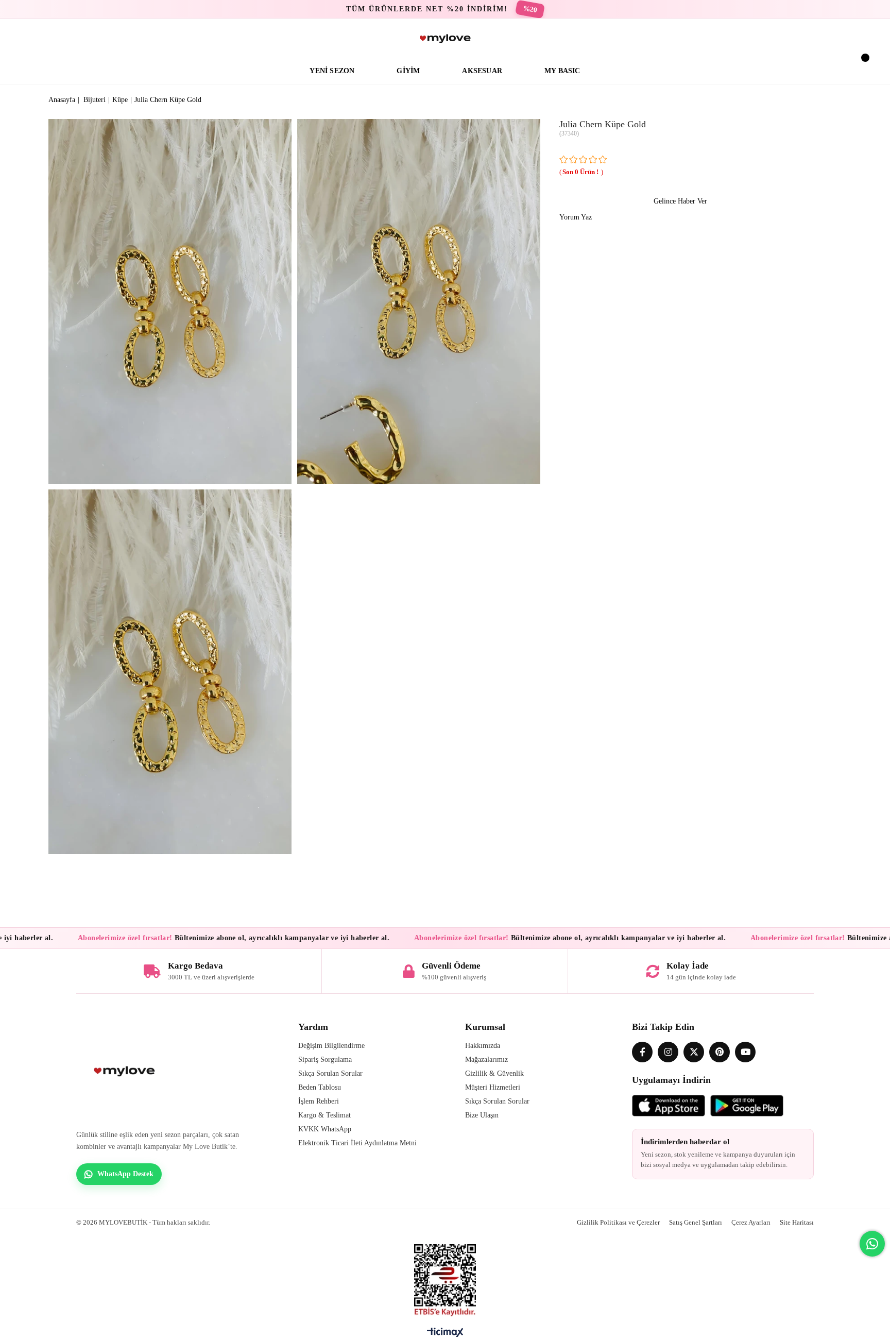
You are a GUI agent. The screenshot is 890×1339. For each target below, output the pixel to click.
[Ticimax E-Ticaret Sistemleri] (445, 1334)
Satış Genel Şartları (695, 1222)
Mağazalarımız (486, 1059)
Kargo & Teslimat (324, 1115)
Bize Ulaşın (482, 1115)
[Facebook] (642, 1052)
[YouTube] (745, 1052)
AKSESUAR (482, 71)
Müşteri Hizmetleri (492, 1087)
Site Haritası (797, 1222)
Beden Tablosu (319, 1087)
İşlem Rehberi (318, 1101)
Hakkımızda (482, 1045)
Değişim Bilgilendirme (331, 1045)
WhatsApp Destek (125, 1174)
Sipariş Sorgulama (325, 1059)
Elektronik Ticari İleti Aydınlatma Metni (357, 1143)
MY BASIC (562, 71)
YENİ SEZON (332, 71)
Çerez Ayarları (751, 1222)
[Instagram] (668, 1052)
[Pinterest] (719, 1052)
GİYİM (408, 71)
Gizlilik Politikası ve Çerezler (618, 1222)
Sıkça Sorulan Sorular (330, 1073)
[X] (693, 1052)
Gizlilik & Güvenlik (494, 1073)
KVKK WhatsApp (324, 1129)
